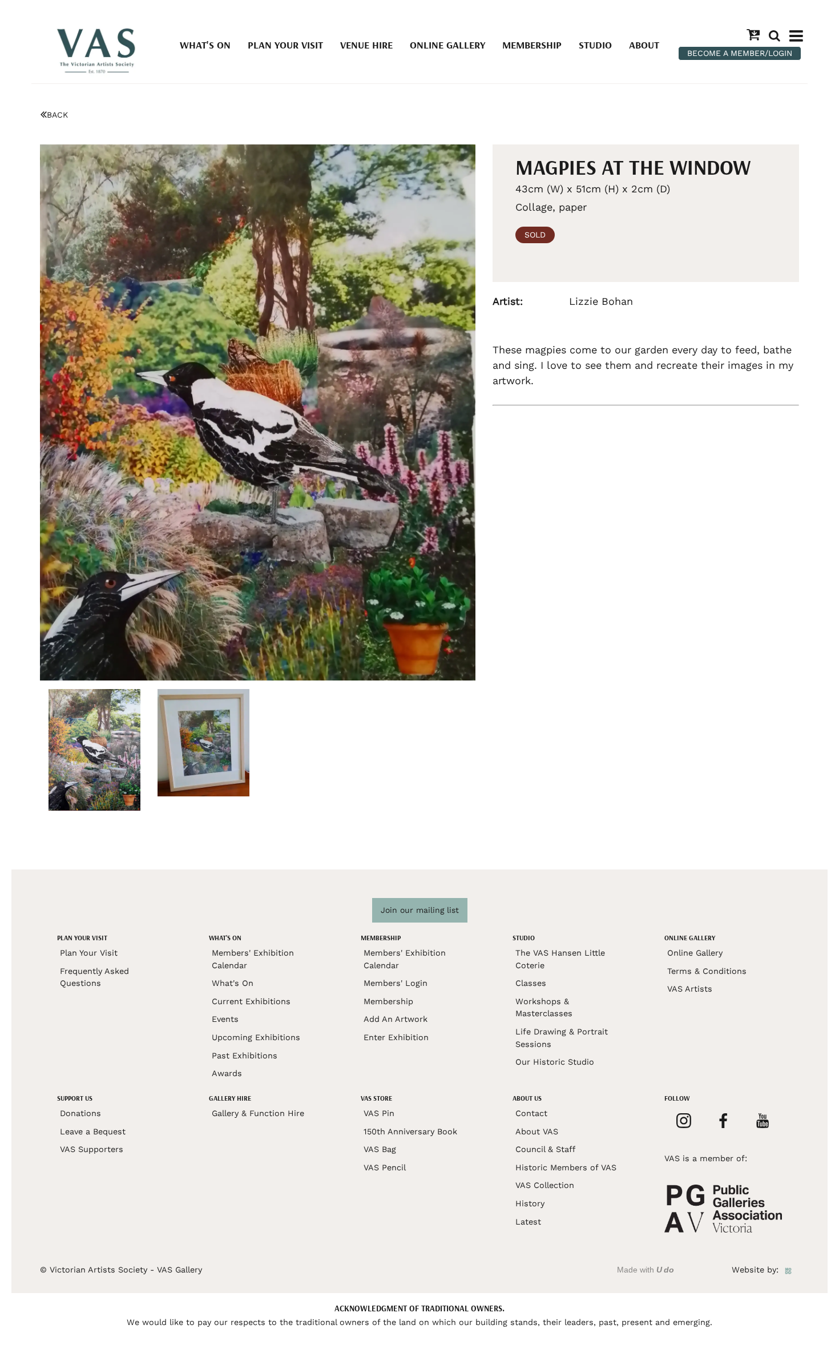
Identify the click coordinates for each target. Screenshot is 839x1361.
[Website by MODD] (788, 1269)
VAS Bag (380, 1149)
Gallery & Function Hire (258, 1113)
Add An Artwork (395, 1019)
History (529, 1203)
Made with (645, 1269)
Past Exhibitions (244, 1055)
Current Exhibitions (251, 1001)
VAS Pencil (385, 1167)
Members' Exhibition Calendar (253, 959)
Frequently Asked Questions (94, 977)
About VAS (536, 1131)
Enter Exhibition (396, 1037)
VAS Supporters (91, 1149)
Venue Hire (366, 44)
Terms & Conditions (707, 971)
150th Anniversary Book (410, 1131)
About (644, 44)
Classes (530, 983)
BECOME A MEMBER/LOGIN (739, 53)
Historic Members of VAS (565, 1167)
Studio (595, 44)
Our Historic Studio (554, 1061)
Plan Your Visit (285, 44)
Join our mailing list (420, 910)
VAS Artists (689, 988)
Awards (227, 1073)
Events (225, 1019)
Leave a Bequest (93, 1131)
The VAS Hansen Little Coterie (560, 959)
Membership (532, 44)
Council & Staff (545, 1149)
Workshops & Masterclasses (543, 1007)
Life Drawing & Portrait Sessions (561, 1038)
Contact (531, 1113)
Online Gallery (447, 44)
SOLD (535, 234)
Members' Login (395, 983)
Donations (80, 1113)
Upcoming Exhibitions (256, 1037)
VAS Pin (379, 1113)
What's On (205, 44)
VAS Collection (544, 1185)
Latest (528, 1221)
